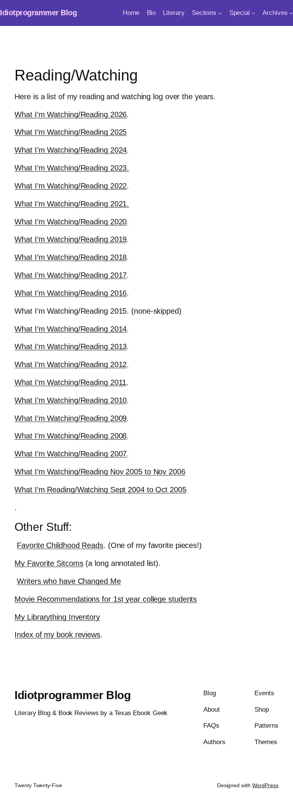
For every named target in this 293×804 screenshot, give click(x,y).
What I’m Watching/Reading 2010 (70, 400)
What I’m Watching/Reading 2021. (71, 204)
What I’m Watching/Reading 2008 (70, 436)
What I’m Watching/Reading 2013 (70, 346)
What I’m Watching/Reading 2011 (70, 382)
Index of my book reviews (57, 634)
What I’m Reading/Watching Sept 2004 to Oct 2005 (100, 489)
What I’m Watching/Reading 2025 (70, 132)
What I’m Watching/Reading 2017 (70, 275)
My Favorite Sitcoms (48, 563)
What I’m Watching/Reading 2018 (70, 257)
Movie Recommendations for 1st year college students (105, 599)
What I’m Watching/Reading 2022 (70, 186)
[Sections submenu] (220, 13)
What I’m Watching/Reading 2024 (70, 150)
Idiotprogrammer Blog (38, 12)
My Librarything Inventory (57, 617)
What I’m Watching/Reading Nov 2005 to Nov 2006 (99, 471)
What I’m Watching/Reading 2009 (70, 418)
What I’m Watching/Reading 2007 (70, 454)
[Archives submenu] (291, 13)
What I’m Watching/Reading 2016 (70, 293)
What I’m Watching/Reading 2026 (70, 114)
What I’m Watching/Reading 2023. (71, 168)
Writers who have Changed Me (69, 581)
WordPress (265, 785)
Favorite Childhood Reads (60, 545)
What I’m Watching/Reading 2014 (70, 329)
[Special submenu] (253, 13)
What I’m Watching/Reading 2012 (70, 364)
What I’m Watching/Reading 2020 (70, 222)
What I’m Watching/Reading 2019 (70, 239)
